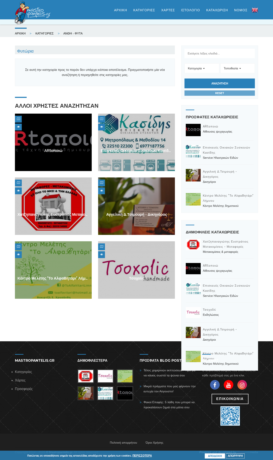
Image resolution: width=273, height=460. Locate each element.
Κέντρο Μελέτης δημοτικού (221, 205)
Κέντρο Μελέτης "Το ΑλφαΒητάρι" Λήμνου (54, 278)
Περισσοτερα (142, 455)
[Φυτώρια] (255, 12)
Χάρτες (20, 380)
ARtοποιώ (53, 150)
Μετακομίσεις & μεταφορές (220, 251)
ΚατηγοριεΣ (144, 10)
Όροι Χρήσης (154, 442)
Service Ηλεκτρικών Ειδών (220, 157)
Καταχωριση (217, 10)
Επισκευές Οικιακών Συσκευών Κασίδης (137, 150)
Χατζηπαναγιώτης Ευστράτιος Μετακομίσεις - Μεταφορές (68, 214)
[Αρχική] (33, 12)
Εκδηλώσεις (211, 314)
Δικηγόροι (209, 181)
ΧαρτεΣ (168, 10)
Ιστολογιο (190, 10)
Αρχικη (120, 10)
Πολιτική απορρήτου (123, 442)
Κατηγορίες (23, 372)
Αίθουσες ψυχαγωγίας (217, 131)
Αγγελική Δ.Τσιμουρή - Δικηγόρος (136, 214)
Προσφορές (24, 389)
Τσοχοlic (136, 278)
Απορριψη (235, 455)
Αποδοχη (215, 456)
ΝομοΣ (240, 10)
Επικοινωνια (230, 399)
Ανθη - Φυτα (73, 33)
